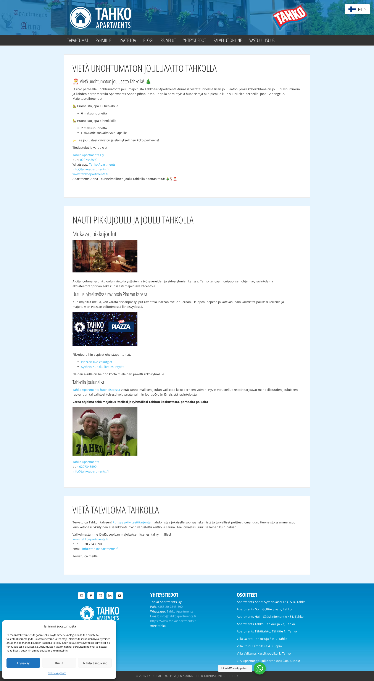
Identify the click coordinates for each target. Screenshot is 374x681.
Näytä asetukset (95, 663)
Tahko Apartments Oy (88, 155)
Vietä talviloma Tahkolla (116, 509)
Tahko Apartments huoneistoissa (96, 390)
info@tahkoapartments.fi (91, 169)
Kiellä (59, 663)
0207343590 (88, 160)
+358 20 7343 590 (170, 606)
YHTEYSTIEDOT (164, 594)
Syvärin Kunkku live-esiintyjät (102, 367)
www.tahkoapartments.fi (90, 174)
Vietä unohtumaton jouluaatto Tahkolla (145, 68)
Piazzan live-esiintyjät (96, 362)
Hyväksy (23, 663)
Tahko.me (154, 676)
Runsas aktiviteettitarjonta (132, 522)
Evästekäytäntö (57, 673)
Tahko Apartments (101, 17)
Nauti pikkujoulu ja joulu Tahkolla (133, 219)
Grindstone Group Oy (221, 676)
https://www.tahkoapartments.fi (173, 621)
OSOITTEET (247, 594)
